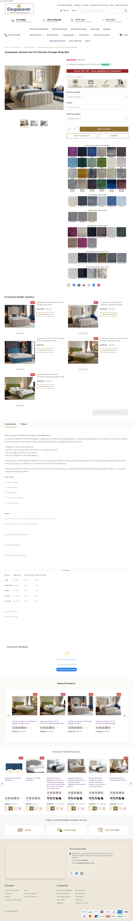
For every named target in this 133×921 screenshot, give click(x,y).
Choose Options (45, 314)
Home (7, 47)
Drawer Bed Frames (79, 29)
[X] (88, 285)
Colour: (70, 103)
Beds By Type (35, 35)
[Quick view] (35, 736)
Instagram (77, 5)
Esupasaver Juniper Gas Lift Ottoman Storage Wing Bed (111, 303)
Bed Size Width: (74, 92)
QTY (69, 129)
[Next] (125, 715)
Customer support (121, 5)
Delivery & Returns (30, 897)
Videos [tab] (24, 424)
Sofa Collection (75, 41)
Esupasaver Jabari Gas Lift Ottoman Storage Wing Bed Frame (114, 339)
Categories (62, 885)
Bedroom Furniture (102, 35)
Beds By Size (52, 35)
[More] (42, 35)
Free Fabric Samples (64, 5)
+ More (29, 728)
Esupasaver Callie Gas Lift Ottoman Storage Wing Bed (50, 303)
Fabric (87, 41)
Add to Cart (104, 129)
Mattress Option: (74, 114)
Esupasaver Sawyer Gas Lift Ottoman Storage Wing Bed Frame (50, 375)
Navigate (9, 885)
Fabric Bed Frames (59, 29)
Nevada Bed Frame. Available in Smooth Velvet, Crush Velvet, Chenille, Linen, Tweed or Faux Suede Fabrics (55, 782)
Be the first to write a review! (66, 669)
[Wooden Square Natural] (9, 798)
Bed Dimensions (66, 570)
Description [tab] (10, 424)
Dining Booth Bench (57, 41)
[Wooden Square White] (12, 798)
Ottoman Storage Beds (38, 29)
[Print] (83, 285)
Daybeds (107, 29)
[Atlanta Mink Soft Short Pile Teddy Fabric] (25, 727)
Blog (111, 5)
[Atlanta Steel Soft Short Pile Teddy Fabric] (22, 727)
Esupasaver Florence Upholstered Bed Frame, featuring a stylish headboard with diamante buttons (35, 782)
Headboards (68, 35)
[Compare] (20, 808)
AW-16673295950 (66, 368)
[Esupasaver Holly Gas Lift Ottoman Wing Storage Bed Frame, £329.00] (108, 705)
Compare (114, 136)
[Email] (79, 285)
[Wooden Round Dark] (18, 798)
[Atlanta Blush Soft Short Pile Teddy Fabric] (16, 727)
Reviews (86, 5)
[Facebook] (74, 285)
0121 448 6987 (82, 860)
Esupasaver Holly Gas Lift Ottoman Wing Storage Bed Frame (50, 339)
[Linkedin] (93, 285)
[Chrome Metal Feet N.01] (6, 798)
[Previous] (8, 715)
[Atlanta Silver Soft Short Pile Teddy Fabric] (19, 727)
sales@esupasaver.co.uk (86, 863)
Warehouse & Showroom (99, 5)
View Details (19, 333)
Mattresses (84, 35)
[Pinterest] (98, 285)
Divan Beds (95, 29)
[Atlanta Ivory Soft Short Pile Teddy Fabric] (13, 727)
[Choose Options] (11, 808)
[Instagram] (82, 873)
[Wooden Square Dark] (15, 798)
